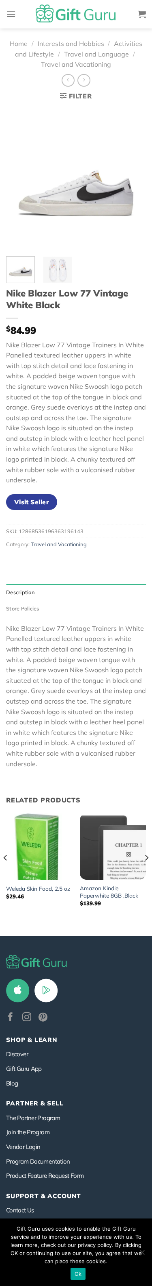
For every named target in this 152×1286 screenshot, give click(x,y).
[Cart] (142, 14)
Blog (12, 1083)
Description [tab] (20, 592)
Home (19, 43)
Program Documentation (38, 1161)
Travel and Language (96, 54)
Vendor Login (23, 1147)
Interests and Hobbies (71, 43)
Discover (17, 1054)
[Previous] (19, 178)
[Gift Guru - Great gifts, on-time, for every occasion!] (76, 14)
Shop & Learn (31, 1040)
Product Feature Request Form (44, 1175)
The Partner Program (33, 1118)
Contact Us (20, 1210)
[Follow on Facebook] (10, 1018)
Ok (78, 1274)
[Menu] (11, 14)
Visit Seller (31, 502)
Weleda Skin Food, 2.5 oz (38, 888)
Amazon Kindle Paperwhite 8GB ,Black (109, 892)
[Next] (133, 178)
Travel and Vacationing (76, 64)
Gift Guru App (24, 1068)
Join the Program (27, 1132)
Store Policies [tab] (22, 608)
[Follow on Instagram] (26, 1018)
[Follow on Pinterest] (43, 1018)
